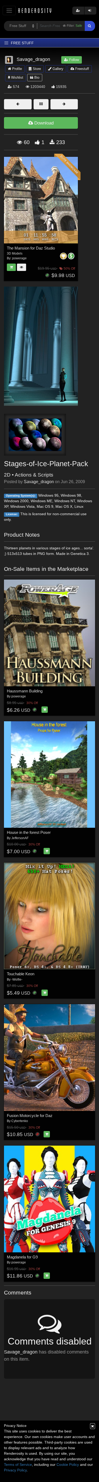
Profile (16, 69)
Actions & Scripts (34, 475)
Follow (73, 60)
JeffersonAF (20, 838)
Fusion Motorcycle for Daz (30, 1115)
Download (43, 123)
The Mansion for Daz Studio (31, 248)
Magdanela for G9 (22, 1257)
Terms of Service (18, 1464)
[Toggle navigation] (9, 10)
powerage (18, 696)
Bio (36, 77)
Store (36, 69)
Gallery (57, 69)
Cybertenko (19, 1121)
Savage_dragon (39, 481)
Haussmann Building (25, 691)
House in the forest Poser (29, 832)
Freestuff (81, 69)
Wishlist (16, 77)
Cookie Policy (67, 1464)
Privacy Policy (15, 1470)
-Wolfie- (16, 979)
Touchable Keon (20, 974)
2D (7, 475)
